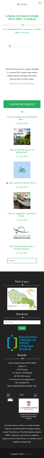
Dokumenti (25, 33)
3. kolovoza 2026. (22, 123)
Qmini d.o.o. (29, 454)
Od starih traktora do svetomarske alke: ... (22, 118)
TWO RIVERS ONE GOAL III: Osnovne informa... (22, 247)
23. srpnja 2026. (22, 156)
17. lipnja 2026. (22, 253)
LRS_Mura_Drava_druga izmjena (22, 83)
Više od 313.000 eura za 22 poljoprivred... (22, 151)
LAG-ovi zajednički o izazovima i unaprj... (22, 214)
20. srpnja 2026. (22, 187)
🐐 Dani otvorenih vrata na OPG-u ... (22, 183)
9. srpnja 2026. (22, 220)
